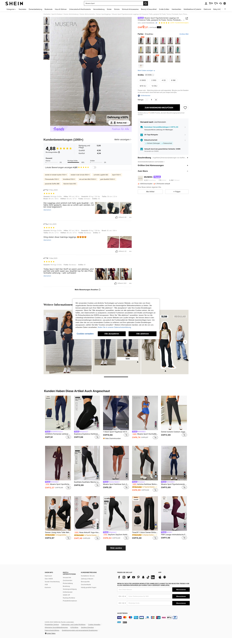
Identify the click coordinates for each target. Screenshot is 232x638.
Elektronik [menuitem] (207, 9)
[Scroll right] (225, 9)
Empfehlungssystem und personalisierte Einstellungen (80, 630)
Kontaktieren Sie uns (88, 576)
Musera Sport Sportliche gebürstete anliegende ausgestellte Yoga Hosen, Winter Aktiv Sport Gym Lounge (58, 484)
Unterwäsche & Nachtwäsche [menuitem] (80, 9)
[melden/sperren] (130, 217)
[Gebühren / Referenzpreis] (148, 27)
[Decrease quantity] (146, 99)
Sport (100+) (116, 175)
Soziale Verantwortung (52, 582)
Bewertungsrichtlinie (52, 152)
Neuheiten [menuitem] (22, 9)
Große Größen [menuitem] (164, 9)
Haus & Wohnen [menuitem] (61, 9)
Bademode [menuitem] (48, 9)
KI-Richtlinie (74, 627)
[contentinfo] (153, 617)
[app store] (160, 578)
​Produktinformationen (70, 601)
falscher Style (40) (69, 184)
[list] (136, 577)
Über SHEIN (49, 579)
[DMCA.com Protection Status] (125, 622)
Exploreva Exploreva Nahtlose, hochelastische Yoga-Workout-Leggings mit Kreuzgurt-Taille (87, 434)
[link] (211, 3)
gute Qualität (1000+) (107, 179)
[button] (220, 3)
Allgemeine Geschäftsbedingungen (56, 627)
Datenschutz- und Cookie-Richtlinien (73, 624)
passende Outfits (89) (52, 184)
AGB (46, 584)
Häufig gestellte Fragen (88, 587)
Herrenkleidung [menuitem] (99, 9)
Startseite (47, 14)
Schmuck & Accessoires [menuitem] (130, 9)
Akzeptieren (122, 613)
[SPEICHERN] (185, 107)
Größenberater (67, 592)
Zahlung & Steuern (87, 579)
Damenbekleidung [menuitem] (35, 9)
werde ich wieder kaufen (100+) (56, 175)
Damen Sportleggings (103, 14)
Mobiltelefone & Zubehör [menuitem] (192, 9)
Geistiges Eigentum (87, 627)
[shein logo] (14, 3)
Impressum (48, 576)
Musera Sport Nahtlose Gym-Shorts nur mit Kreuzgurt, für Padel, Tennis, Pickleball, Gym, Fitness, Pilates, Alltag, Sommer (116, 484)
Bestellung (66, 586)
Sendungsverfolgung (70, 589)
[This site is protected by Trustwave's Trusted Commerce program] (119, 622)
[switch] (94, 167)
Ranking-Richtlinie (69, 598)
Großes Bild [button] (183, 34)
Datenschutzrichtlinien (52, 630)
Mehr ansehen (116, 548)
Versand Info (67, 577)
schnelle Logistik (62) (101, 175)
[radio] (141, 41)
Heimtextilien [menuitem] (176, 9)
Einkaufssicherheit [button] (150, 140)
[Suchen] (145, 3)
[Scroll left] (222, 9)
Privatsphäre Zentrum (52, 624)
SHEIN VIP (66, 595)
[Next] (185, 342)
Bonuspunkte (85, 582)
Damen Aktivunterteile (87, 14)
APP (159, 572)
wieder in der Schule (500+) (80, 175)
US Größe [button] (148, 75)
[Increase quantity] (156, 99)
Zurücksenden (67, 580)
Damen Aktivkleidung (71, 14)
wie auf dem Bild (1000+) (87, 179)
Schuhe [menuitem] (117, 9)
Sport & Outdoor (56, 14)
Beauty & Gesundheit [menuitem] (149, 9)
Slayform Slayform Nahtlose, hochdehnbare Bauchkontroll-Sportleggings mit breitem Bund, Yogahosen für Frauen (116, 535)
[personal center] (206, 3)
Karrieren (48, 587)
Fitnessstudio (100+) (52, 179)
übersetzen (47, 210)
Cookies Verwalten (94, 624)
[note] (112, 438)
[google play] (164, 578)
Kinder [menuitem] (109, 9)
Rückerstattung (68, 583)
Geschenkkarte (86, 584)
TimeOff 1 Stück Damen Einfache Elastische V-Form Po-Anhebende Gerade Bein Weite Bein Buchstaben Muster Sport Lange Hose (145, 532)
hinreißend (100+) (69, 179)
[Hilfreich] (116, 217)
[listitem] (58, 419)
